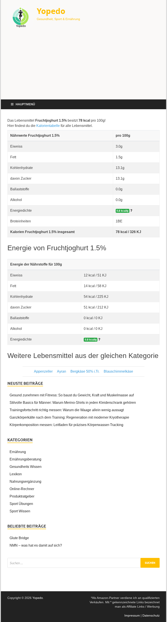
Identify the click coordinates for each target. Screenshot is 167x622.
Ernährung (18, 452)
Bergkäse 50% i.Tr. (84, 371)
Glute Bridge (19, 538)
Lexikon (16, 474)
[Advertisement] (83, 66)
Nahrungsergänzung (25, 481)
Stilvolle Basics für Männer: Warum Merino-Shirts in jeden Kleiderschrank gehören (73, 402)
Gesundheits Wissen (26, 467)
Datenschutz (151, 615)
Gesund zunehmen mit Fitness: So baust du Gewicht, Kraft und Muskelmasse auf (72, 395)
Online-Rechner (22, 489)
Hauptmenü (25, 104)
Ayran (61, 371)
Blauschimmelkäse (118, 371)
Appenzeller (43, 371)
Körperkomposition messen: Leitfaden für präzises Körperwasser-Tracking (66, 425)
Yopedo (51, 11)
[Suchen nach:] (83, 563)
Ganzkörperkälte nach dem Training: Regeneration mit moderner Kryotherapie (69, 417)
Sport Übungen (21, 504)
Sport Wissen (20, 511)
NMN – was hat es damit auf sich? (36, 545)
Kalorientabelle (48, 126)
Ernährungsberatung (25, 459)
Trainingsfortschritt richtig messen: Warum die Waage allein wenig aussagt (67, 410)
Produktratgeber (22, 496)
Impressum (132, 615)
